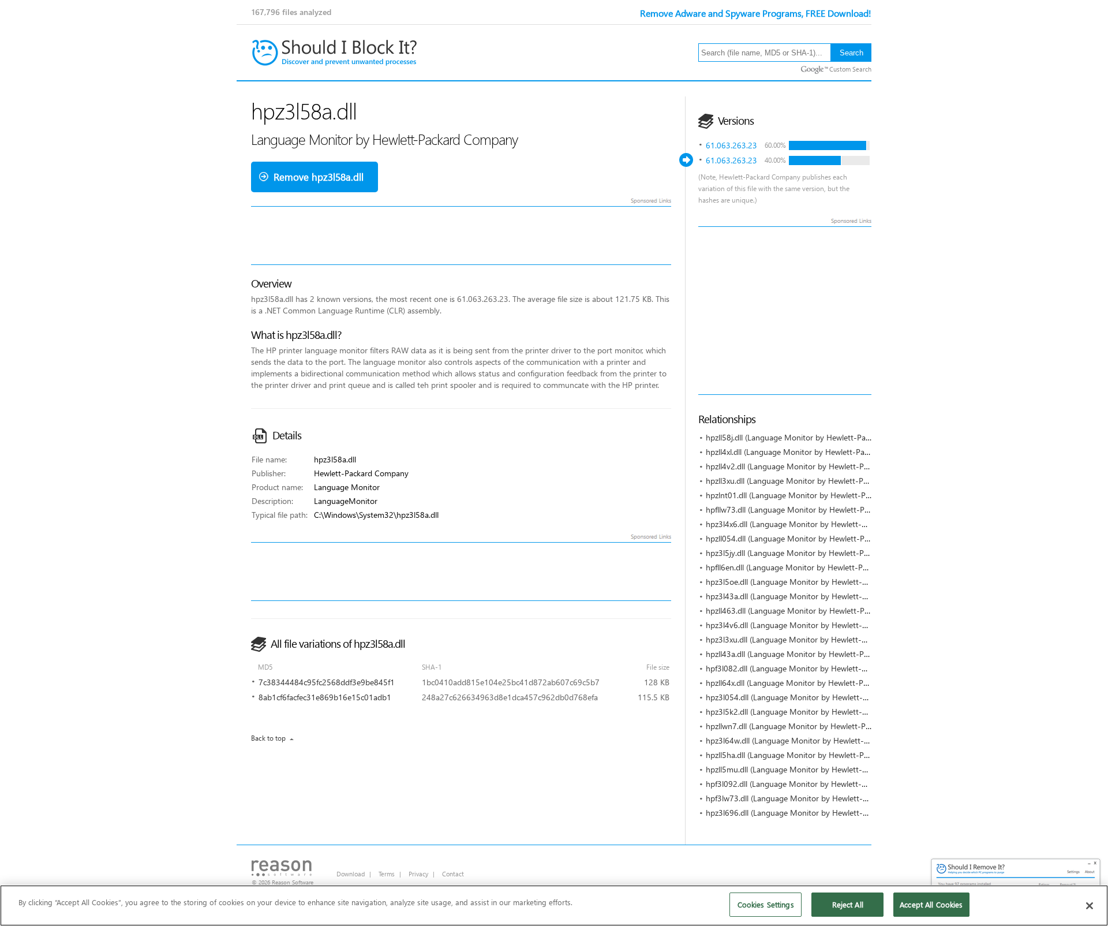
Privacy (418, 874)
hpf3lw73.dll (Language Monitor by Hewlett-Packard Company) (817, 798)
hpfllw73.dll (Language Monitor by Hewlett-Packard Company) (816, 509)
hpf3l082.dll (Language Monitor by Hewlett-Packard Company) (817, 668)
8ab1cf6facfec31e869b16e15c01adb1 (325, 697)
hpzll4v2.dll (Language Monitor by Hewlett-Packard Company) (816, 466)
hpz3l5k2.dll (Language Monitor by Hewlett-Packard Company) (817, 711)
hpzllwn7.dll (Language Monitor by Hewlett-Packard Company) (816, 725)
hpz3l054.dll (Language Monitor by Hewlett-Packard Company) (817, 697)
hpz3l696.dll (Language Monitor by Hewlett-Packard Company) (817, 812)
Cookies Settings (766, 904)
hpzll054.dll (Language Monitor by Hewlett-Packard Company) (816, 538)
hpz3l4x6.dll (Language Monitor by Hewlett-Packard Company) (817, 523)
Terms (387, 874)
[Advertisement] (903, 310)
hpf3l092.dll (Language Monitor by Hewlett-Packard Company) (817, 783)
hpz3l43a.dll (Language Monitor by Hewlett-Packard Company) (817, 596)
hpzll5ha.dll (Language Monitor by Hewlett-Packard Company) (816, 754)
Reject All (847, 904)
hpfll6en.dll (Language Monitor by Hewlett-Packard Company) (815, 567)
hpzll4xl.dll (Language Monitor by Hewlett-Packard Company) (814, 451)
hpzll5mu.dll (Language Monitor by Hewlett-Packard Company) (817, 769)
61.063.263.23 (731, 145)
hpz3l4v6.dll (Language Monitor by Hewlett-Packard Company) (817, 624)
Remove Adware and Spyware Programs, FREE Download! (755, 13)
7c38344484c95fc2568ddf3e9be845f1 (327, 682)
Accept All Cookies (931, 904)
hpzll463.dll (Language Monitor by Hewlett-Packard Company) (816, 610)
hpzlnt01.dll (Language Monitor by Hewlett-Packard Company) (816, 495)
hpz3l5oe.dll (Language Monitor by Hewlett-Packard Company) (817, 581)
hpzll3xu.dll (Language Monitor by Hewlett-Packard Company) (815, 480)
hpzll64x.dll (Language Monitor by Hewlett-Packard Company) (815, 682)
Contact (453, 874)
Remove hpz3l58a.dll (319, 177)
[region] (554, 905)
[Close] (1089, 905)
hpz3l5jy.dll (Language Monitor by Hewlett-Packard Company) (816, 552)
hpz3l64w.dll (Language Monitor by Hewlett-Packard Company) (818, 740)
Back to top (268, 738)
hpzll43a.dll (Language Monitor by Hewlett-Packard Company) (816, 653)
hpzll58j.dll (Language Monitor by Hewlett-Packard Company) (814, 437)
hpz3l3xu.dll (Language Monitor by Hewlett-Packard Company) (817, 639)
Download (350, 874)
